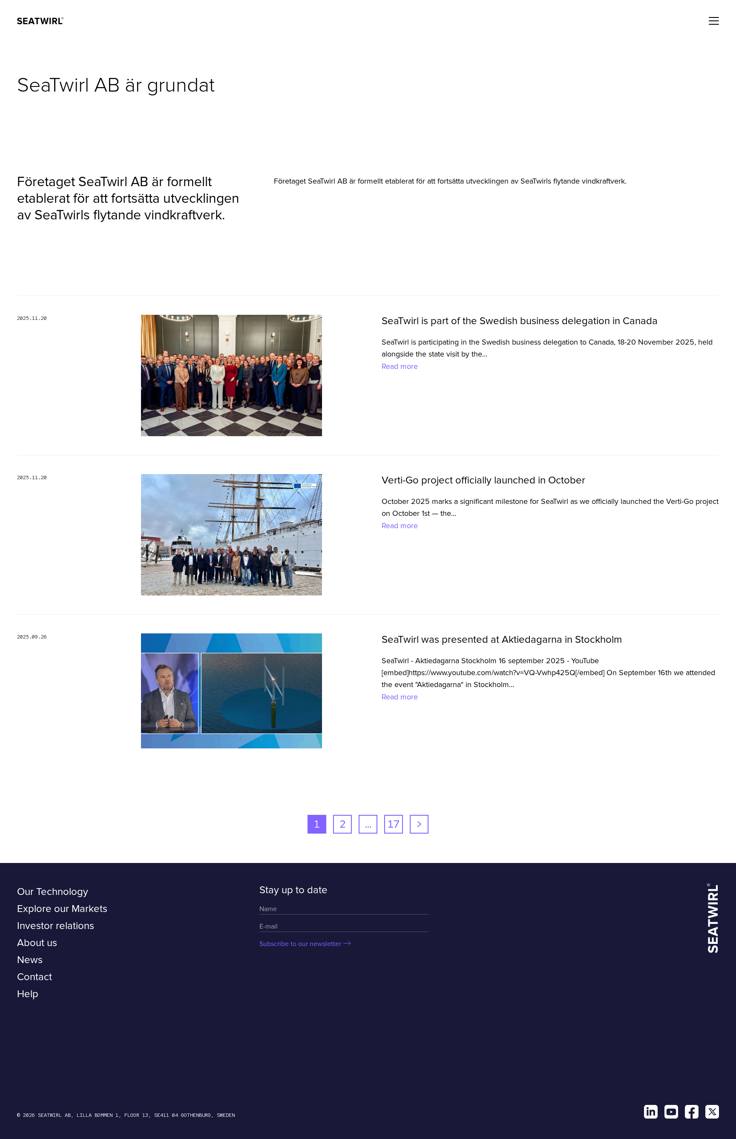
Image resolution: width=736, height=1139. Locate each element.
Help (27, 994)
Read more (400, 366)
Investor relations (55, 926)
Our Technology (52, 892)
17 (394, 824)
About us (37, 943)
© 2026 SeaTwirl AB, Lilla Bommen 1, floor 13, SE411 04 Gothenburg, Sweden (126, 1115)
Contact (34, 977)
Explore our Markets (62, 909)
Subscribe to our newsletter (300, 944)
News (30, 960)
